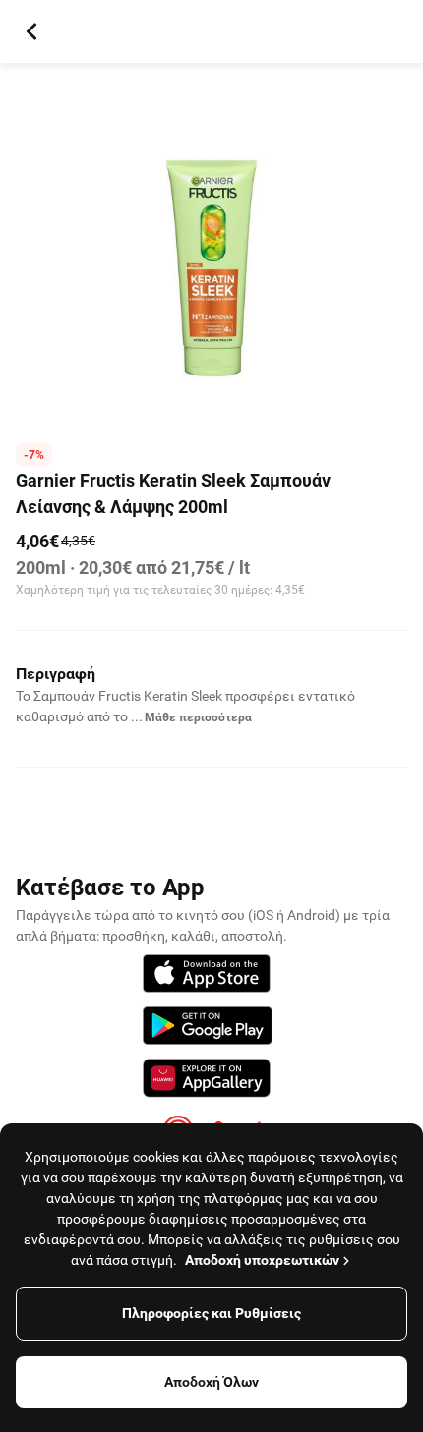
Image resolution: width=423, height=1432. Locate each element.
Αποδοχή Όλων (211, 1382)
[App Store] (207, 976)
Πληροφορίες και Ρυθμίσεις (211, 1313)
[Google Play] (207, 1028)
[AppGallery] (207, 1081)
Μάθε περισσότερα (198, 717)
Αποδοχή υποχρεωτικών (262, 1260)
